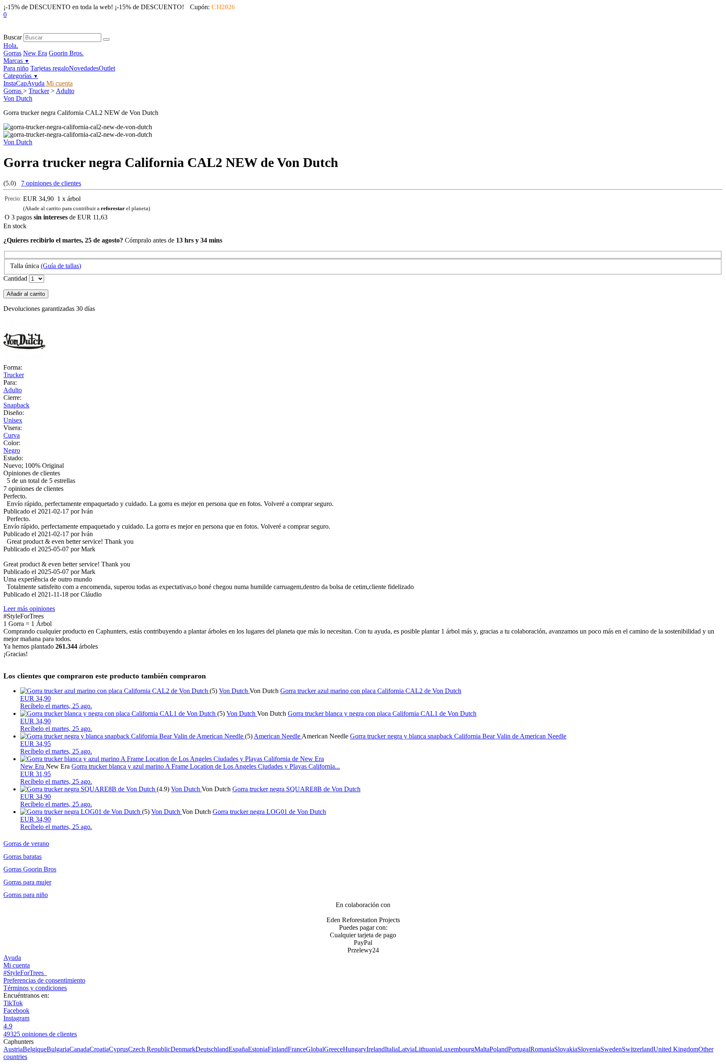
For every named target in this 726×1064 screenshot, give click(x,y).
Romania (542, 1049)
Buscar (12, 37)
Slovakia (565, 1049)
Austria (13, 1049)
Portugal (519, 1049)
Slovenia (588, 1049)
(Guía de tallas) (61, 265)
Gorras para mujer (27, 882)
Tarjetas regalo (49, 68)
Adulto (65, 90)
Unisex (12, 420)
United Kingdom (675, 1049)
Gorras (12, 53)
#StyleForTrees (25, 972)
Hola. (10, 45)
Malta (481, 1049)
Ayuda (36, 83)
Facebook (16, 1010)
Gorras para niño (25, 894)
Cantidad (15, 278)
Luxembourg (457, 1049)
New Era (35, 53)
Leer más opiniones (29, 608)
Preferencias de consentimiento (44, 980)
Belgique (35, 1049)
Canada (79, 1049)
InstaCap (15, 83)
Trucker (39, 90)
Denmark (183, 1049)
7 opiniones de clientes (51, 183)
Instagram (16, 1018)
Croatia (99, 1049)
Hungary (354, 1049)
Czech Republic (149, 1049)
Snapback (16, 405)
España (238, 1049)
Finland (278, 1049)
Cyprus (118, 1049)
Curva (11, 435)
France (297, 1049)
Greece (333, 1049)
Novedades (84, 68)
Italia (391, 1049)
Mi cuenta (59, 83)
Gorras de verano (26, 843)
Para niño (16, 68)
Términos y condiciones (35, 987)
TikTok (13, 1003)
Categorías (20, 75)
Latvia (406, 1049)
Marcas (16, 60)
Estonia (258, 1049)
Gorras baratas (22, 856)
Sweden (611, 1049)
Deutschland (212, 1049)
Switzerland (637, 1049)
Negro (11, 450)
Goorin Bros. (66, 53)
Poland (498, 1049)
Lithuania (427, 1049)
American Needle (278, 736)
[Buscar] (106, 39)
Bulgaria (58, 1049)
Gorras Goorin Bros (29, 869)
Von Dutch (17, 98)
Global (315, 1049)
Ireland (375, 1049)
